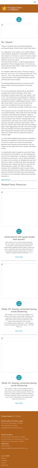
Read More (19, 257)
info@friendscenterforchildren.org (11, 428)
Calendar (4, 460)
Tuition (3, 463)
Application (4, 465)
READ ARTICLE (5, 180)
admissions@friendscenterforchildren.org (14, 448)
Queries (3, 458)
